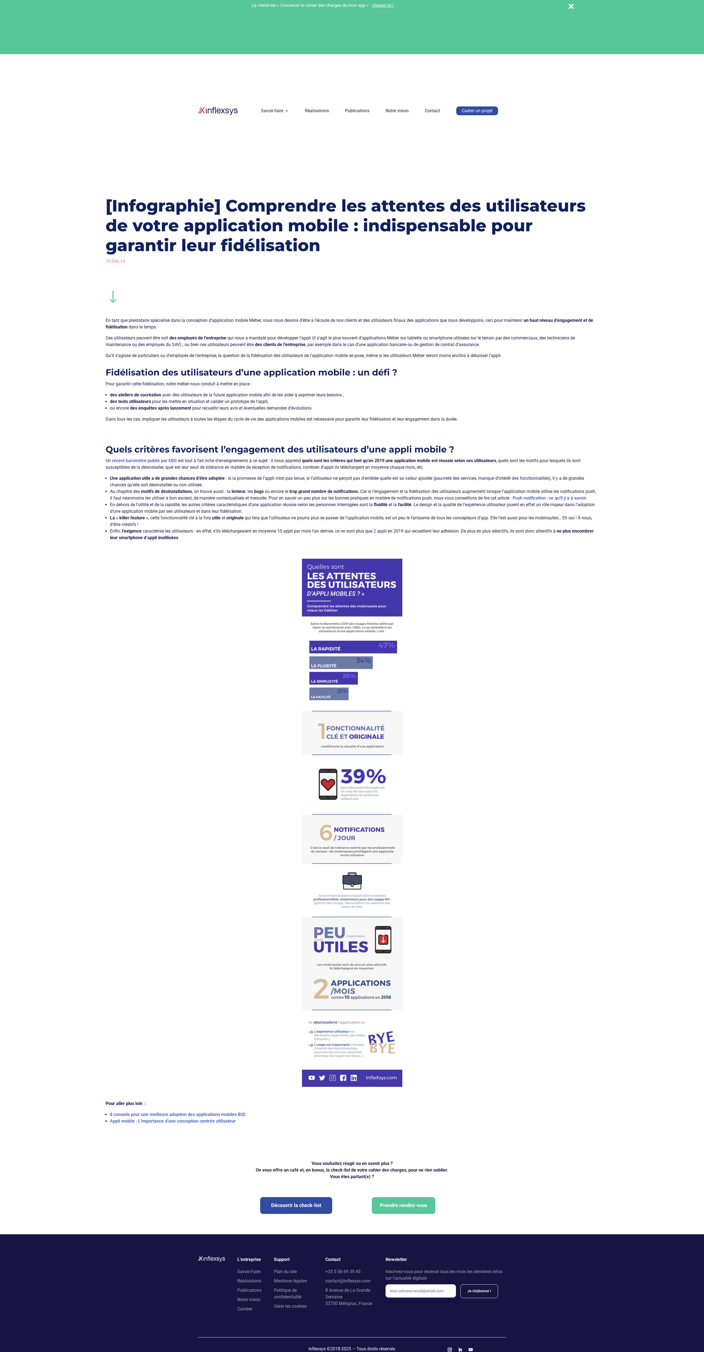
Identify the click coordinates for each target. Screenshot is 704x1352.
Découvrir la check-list (296, 1205)
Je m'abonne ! (479, 1291)
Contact (432, 110)
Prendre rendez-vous (403, 1205)
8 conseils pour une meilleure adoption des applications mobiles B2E (178, 1114)
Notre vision (397, 110)
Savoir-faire (272, 110)
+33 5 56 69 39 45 (343, 1271)
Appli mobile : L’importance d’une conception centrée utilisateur (173, 1121)
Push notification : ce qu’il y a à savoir (549, 498)
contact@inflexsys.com (347, 1281)
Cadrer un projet (477, 110)
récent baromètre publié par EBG (144, 460)
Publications (357, 110)
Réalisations (317, 110)
